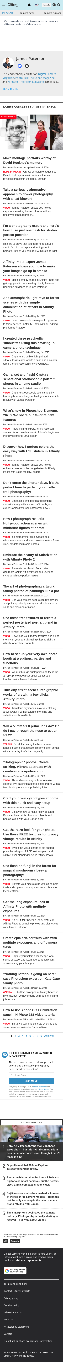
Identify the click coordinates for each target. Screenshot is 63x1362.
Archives (49, 1036)
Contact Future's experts (17, 1290)
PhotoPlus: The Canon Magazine (35, 78)
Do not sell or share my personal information (28, 1341)
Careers (8, 1333)
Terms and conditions (15, 1283)
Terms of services (40, 1086)
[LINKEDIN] (19, 66)
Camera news (27, 12)
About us (9, 1319)
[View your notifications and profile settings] (29, 5)
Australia (15, 1241)
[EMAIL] (26, 66)
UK (5, 1241)
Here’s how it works (31, 24)
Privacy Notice (43, 1089)
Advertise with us (13, 1312)
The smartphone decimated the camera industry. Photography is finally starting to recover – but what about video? (32, 1216)
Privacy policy (11, 1298)
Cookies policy (11, 1305)
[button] (3, 5)
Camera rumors (52, 12)
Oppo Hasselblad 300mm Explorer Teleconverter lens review (28, 1167)
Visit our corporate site (28, 1260)
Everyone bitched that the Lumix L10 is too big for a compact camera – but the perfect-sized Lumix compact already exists (33, 1181)
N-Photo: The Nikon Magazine (26, 82)
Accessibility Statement (16, 1326)
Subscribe (46, 5)
